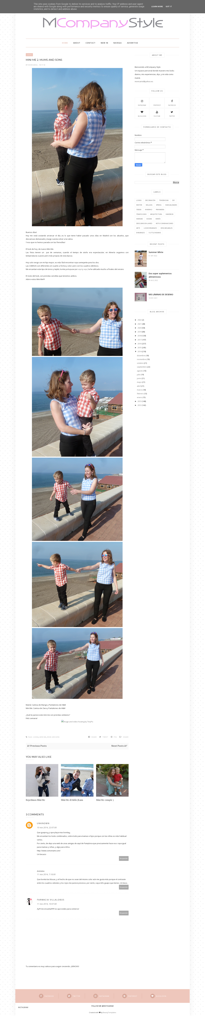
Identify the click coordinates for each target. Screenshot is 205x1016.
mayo (139, 382)
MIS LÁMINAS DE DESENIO (161, 294)
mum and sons (53, 737)
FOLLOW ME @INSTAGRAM (102, 1006)
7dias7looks (141, 214)
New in (104, 43)
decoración (150, 200)
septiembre (142, 367)
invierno (148, 209)
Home (65, 43)
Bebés (158, 219)
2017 (140, 339)
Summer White (156, 252)
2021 (140, 324)
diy (173, 200)
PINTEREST (157, 105)
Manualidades (171, 205)
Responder (124, 858)
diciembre (141, 355)
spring (158, 205)
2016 (140, 343)
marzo (139, 390)
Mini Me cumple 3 (105, 799)
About (76, 43)
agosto (140, 370)
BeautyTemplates (109, 1012)
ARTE (138, 228)
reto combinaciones (164, 223)
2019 (140, 331)
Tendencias (163, 200)
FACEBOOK (172, 105)
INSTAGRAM (142, 105)
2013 (140, 401)
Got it (169, 6)
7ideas (138, 209)
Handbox (169, 214)
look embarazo (150, 228)
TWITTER (172, 116)
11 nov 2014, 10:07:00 (47, 904)
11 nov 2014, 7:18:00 (46, 874)
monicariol (33, 65)
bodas (149, 219)
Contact (91, 43)
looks (29, 55)
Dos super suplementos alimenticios (160, 275)
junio (139, 378)
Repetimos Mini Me (35, 799)
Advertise (132, 43)
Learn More (157, 6)
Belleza (149, 205)
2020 (140, 328)
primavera (160, 209)
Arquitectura (156, 214)
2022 (140, 320)
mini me (42, 737)
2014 (140, 351)
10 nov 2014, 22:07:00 (47, 827)
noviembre (141, 359)
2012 (140, 405)
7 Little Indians (155, 233)
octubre (140, 363)
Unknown (43, 823)
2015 (140, 347)
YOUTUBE (157, 116)
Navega (118, 43)
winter (139, 205)
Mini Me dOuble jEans (72, 799)
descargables (166, 228)
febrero (140, 393)
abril (139, 386)
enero (139, 397)
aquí (80, 269)
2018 (140, 335)
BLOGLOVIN (142, 116)
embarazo (140, 233)
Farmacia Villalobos (50, 899)
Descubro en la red (144, 223)
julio (138, 374)
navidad (139, 219)
